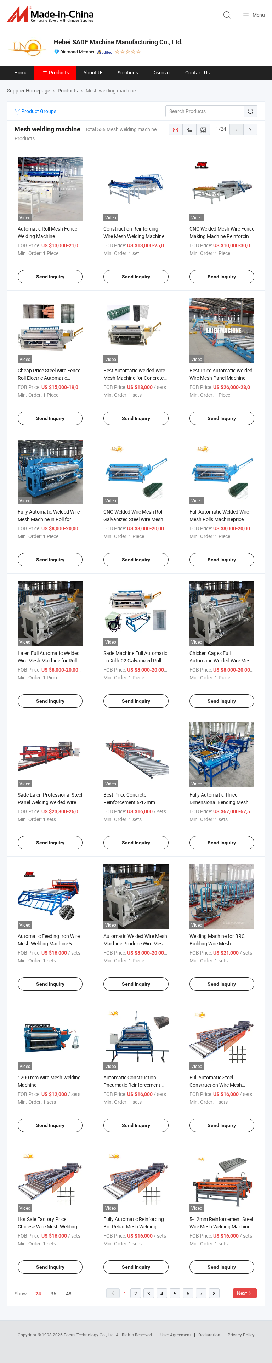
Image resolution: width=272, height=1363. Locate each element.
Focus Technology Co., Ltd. (90, 1334)
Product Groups (38, 111)
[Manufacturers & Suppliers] (51, 14)
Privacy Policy (241, 1334)
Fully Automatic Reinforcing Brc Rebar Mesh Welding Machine (133, 1226)
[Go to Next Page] (250, 129)
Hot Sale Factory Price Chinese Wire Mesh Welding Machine (47, 1226)
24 (38, 1293)
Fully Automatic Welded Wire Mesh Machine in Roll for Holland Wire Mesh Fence (49, 519)
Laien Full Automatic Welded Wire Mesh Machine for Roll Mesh (49, 660)
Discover (161, 72)
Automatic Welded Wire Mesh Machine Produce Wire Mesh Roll (135, 943)
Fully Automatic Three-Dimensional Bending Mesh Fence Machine (219, 802)
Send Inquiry (50, 276)
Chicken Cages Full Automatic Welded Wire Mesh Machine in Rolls (221, 660)
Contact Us (197, 72)
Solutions (128, 72)
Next (242, 1293)
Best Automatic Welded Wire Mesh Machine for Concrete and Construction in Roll (134, 378)
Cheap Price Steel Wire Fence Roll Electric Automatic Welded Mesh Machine (49, 378)
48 (69, 1293)
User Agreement (175, 1334)
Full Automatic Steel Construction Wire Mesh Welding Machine (215, 1085)
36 (53, 1293)
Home (20, 72)
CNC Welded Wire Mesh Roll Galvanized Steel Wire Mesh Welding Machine (133, 519)
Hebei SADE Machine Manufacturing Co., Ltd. (118, 42)
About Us (93, 72)
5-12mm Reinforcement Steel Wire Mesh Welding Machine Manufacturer (221, 1226)
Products (59, 72)
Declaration (209, 1334)
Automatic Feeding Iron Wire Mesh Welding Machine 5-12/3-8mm (49, 943)
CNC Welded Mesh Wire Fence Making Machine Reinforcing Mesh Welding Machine (221, 236)
